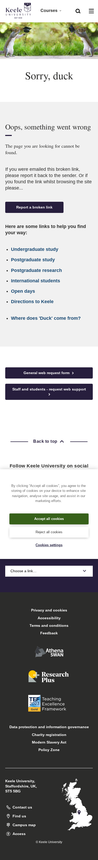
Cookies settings (49, 545)
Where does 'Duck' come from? (46, 318)
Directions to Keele (32, 301)
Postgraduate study (33, 259)
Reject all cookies (49, 532)
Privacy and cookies (49, 610)
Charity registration (49, 735)
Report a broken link (34, 207)
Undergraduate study (34, 249)
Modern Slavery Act (49, 742)
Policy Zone (49, 750)
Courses (49, 10)
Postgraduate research (36, 270)
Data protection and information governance (49, 727)
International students (35, 280)
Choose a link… (23, 571)
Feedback (49, 633)
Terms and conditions (49, 625)
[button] (78, 10)
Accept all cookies (49, 519)
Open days (23, 291)
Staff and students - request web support (49, 389)
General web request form (47, 373)
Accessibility (49, 618)
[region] (49, 514)
